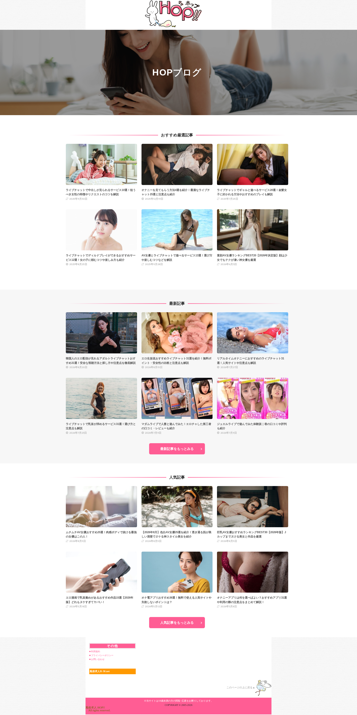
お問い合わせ (97, 659)
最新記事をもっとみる (177, 449)
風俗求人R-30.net (100, 671)
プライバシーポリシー (102, 655)
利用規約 (95, 651)
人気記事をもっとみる (177, 622)
